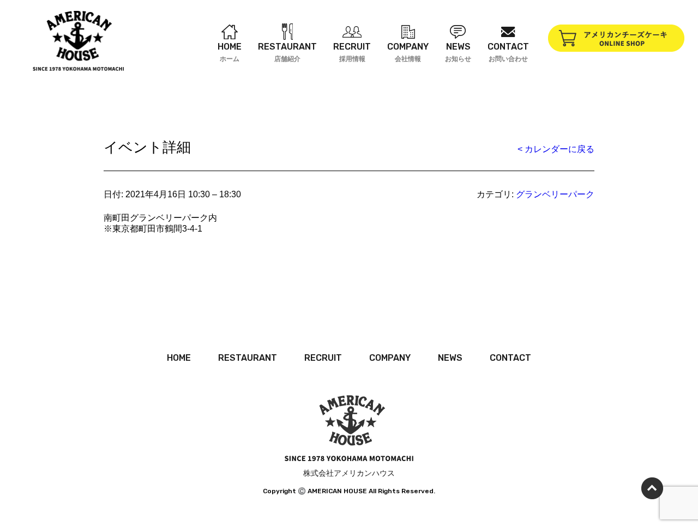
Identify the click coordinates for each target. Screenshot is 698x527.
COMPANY (390, 358)
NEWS (450, 358)
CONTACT (510, 358)
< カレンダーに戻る (556, 149)
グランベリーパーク (555, 194)
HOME (179, 358)
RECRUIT (323, 358)
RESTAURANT (247, 358)
